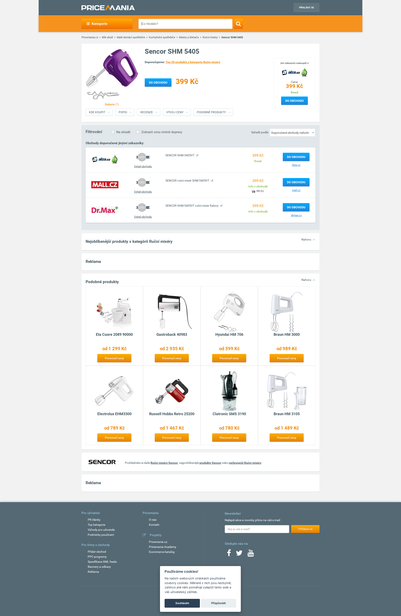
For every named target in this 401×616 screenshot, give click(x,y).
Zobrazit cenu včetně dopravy (161, 132)
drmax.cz (296, 215)
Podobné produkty (211, 112)
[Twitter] (239, 554)
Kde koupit (97, 112)
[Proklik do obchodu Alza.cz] (104, 159)
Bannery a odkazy (99, 566)
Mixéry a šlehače (189, 37)
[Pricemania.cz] (108, 7)
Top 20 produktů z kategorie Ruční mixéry (193, 62)
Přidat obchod (97, 551)
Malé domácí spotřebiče (131, 37)
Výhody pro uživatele (101, 529)
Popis (123, 112)
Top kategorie (96, 524)
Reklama (93, 571)
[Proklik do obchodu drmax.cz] (104, 209)
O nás (152, 519)
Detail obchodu (143, 166)
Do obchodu (294, 100)
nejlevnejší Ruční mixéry (245, 463)
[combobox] (292, 132)
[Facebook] (229, 554)
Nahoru (306, 239)
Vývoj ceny (174, 112)
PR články (94, 519)
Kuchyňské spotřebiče (162, 37)
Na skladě (123, 132)
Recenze (146, 112)
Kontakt (154, 524)
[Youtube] (250, 554)
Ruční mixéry (210, 37)
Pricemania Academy (162, 547)
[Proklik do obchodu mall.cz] (104, 184)
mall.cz (296, 190)
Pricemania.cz (89, 37)
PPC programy (97, 556)
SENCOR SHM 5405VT (180, 155)
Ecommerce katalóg (162, 552)
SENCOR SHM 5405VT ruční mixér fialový (192, 205)
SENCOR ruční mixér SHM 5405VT (187, 180)
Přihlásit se (306, 7)
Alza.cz (296, 165)
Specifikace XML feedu (102, 561)
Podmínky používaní (101, 534)
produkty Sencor (210, 463)
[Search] (238, 24)
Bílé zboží (107, 37)
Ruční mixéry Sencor (164, 463)
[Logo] (294, 72)
